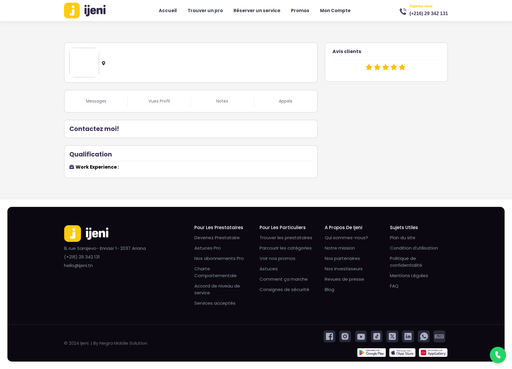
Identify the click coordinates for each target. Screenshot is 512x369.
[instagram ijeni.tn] (345, 336)
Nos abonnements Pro (219, 258)
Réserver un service (256, 10)
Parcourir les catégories (286, 248)
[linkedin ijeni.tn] (408, 336)
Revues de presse (344, 279)
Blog (329, 289)
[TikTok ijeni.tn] (376, 336)
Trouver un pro (205, 10)
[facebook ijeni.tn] (329, 336)
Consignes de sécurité (284, 289)
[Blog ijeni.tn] (439, 336)
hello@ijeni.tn (78, 265)
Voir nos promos (277, 258)
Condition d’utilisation (414, 248)
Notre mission (340, 248)
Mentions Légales (409, 275)
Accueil (168, 10)
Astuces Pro (207, 248)
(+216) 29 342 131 (428, 13)
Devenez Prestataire (217, 237)
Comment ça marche (284, 279)
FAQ (394, 286)
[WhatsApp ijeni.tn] (424, 336)
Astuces (269, 269)
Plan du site (402, 237)
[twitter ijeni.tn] (392, 336)
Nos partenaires (342, 258)
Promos (300, 10)
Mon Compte (335, 10)
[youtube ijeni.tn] (361, 336)
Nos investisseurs (344, 269)
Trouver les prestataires (286, 237)
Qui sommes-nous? (346, 237)
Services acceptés (215, 303)
